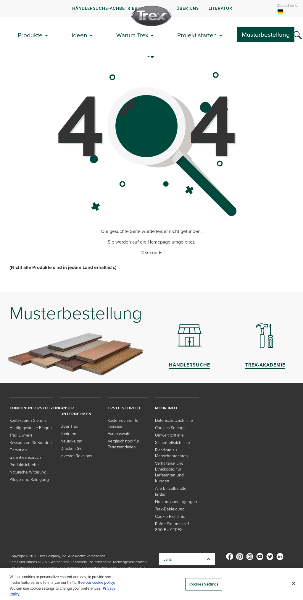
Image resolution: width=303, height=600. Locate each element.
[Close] (293, 583)
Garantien (18, 450)
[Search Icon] (298, 35)
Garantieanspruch (25, 457)
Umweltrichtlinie (169, 435)
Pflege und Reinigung (29, 479)
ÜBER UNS (187, 8)
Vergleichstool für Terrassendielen (123, 444)
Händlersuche (90, 8)
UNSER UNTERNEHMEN (75, 411)
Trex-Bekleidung (170, 509)
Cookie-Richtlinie (170, 516)
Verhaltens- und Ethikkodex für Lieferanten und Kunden (169, 472)
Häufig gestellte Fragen (30, 427)
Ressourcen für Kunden (30, 442)
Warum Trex (132, 34)
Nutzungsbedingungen (176, 501)
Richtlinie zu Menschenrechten (171, 452)
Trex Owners (20, 435)
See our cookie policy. (96, 582)
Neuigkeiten (71, 441)
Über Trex (69, 426)
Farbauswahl (119, 433)
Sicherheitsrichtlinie (172, 442)
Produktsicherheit (25, 464)
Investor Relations (76, 455)
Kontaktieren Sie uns (27, 420)
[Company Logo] (151, 16)
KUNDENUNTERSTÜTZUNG (35, 408)
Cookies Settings (203, 584)
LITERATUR (220, 8)
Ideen (79, 34)
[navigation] (151, 8)
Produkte (30, 34)
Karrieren (68, 433)
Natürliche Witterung (27, 472)
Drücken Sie (71, 448)
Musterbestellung (266, 34)
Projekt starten (197, 34)
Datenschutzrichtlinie (174, 420)
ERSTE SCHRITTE (125, 408)
